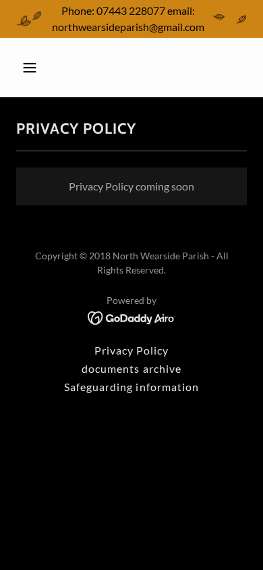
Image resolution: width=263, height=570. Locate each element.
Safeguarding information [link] (131, 386)
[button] (42, 67)
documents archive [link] (131, 368)
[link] (132, 316)
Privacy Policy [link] (131, 350)
